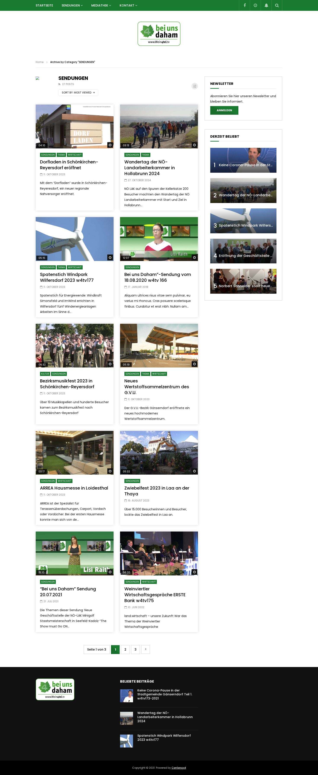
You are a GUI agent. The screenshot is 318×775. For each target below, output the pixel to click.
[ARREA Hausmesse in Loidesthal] (75, 453)
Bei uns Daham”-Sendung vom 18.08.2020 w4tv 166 (157, 277)
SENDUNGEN (71, 5)
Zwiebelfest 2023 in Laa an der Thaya (156, 491)
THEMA (61, 154)
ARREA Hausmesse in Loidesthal (74, 488)
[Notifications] (266, 5)
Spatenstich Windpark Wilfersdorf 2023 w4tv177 (67, 277)
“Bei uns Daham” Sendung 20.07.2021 (68, 592)
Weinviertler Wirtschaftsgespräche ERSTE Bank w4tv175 (155, 595)
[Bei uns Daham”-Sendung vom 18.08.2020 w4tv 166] (159, 239)
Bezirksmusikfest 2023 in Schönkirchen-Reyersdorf (67, 384)
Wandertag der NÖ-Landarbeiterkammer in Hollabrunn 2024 (149, 168)
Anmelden (224, 110)
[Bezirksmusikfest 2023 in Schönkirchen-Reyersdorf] (75, 346)
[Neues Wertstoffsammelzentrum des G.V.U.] (159, 346)
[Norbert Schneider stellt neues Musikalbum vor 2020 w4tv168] (243, 281)
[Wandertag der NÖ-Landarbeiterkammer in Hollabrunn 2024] (159, 126)
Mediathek (99, 5)
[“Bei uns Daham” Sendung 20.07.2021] (75, 553)
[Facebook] (244, 5)
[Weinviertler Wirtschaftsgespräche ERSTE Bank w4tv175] (159, 553)
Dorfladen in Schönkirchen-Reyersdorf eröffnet (69, 165)
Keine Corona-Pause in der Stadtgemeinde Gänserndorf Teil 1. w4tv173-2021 (164, 694)
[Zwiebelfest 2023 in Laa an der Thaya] (159, 453)
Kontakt (127, 5)
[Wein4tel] (159, 34)
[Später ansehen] (255, 5)
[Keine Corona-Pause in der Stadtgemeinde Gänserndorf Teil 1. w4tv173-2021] (243, 160)
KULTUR (45, 373)
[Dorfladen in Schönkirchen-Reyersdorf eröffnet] (75, 126)
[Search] (276, 5)
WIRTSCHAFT (75, 154)
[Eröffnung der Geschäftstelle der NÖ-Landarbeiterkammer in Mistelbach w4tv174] (243, 251)
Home (40, 62)
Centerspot (179, 768)
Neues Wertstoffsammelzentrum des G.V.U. (156, 387)
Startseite (44, 5)
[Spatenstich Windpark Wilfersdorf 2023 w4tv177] (75, 239)
